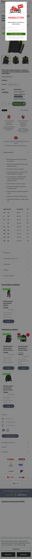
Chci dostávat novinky (16, 34)
